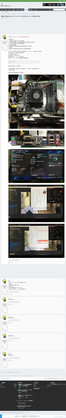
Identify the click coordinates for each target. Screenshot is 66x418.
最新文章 (20, 382)
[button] (7, 10)
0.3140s (15, 413)
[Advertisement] (33, 26)
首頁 (61, 378)
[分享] (62, 35)
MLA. (15, 387)
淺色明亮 (3, 378)
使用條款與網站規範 (50, 378)
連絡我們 (45, 378)
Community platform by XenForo (9, 412)
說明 (58, 378)
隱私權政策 (55, 378)
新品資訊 (20, 387)
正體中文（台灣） (8, 378)
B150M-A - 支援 (12, 61)
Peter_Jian (3, 17)
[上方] (62, 378)
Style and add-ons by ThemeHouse (24, 412)
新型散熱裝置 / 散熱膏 (22, 403)
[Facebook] (64, 412)
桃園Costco (6, 50)
